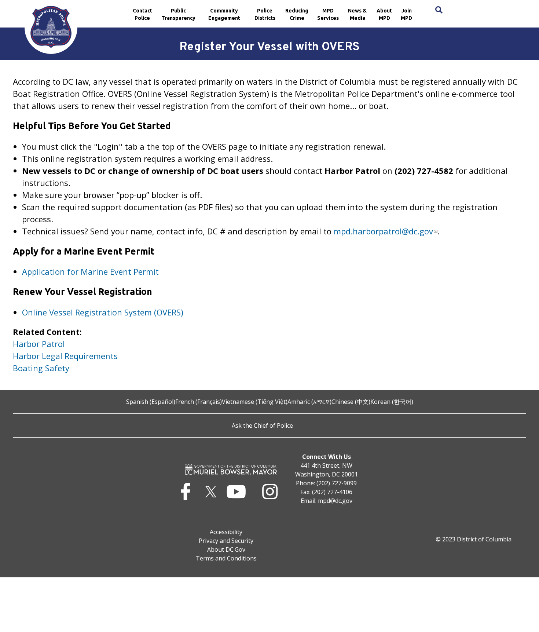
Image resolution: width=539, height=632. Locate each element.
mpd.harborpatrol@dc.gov (383, 231)
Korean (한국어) (391, 402)
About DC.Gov (226, 549)
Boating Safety (41, 367)
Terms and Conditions (226, 558)
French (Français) (198, 402)
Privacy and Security (226, 541)
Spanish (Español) (150, 402)
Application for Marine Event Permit (90, 271)
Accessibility (226, 532)
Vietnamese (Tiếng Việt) (254, 402)
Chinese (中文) (350, 402)
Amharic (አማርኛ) (309, 402)
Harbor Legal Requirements (65, 355)
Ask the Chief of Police (262, 425)
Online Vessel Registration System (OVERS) (102, 312)
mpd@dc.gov (335, 501)
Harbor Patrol (39, 343)
